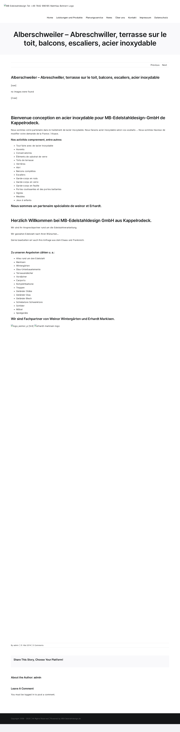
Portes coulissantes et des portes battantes (38, 189)
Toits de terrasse (24, 160)
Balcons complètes (26, 171)
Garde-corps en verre (27, 182)
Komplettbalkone (25, 284)
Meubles (20, 196)
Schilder (20, 305)
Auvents (20, 149)
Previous (155, 65)
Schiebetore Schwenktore (29, 302)
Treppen (20, 287)
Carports (20, 280)
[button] (172, 17)
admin (16, 645)
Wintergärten (23, 265)
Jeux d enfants (23, 200)
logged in (29, 694)
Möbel (19, 309)
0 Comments (38, 645)
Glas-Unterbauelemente (28, 269)
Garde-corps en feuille (27, 185)
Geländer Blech (24, 298)
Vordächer (21, 276)
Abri (18, 167)
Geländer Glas (23, 295)
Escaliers (20, 174)
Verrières (20, 164)
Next (164, 65)
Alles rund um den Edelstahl (30, 258)
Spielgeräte (22, 313)
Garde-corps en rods (27, 178)
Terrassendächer (24, 273)
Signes (19, 193)
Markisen (20, 262)
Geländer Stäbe (24, 291)
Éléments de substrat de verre (31, 156)
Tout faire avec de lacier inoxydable (34, 145)
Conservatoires (24, 153)
